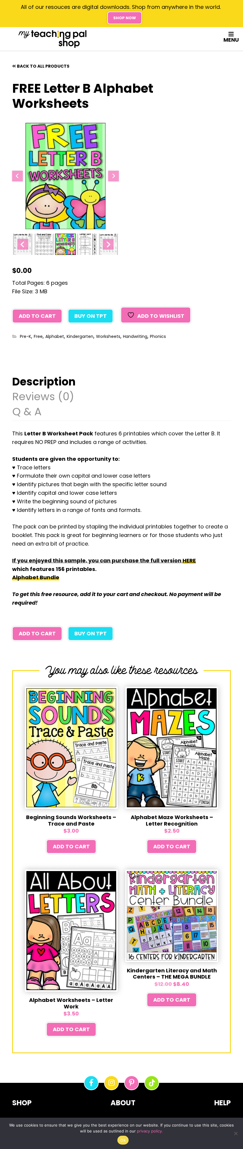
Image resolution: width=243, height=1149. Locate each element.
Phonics (158, 336)
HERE (189, 560)
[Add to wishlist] (32, 693)
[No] (236, 1133)
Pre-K (25, 336)
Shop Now (124, 18)
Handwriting (135, 336)
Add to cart (37, 316)
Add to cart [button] (71, 846)
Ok (123, 1140)
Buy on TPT (90, 316)
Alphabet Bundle (35, 577)
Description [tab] (44, 382)
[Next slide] (113, 176)
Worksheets (108, 336)
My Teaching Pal (52, 39)
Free (38, 336)
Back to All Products (43, 66)
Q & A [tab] (26, 412)
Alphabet (54, 336)
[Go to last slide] (17, 176)
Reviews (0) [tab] (43, 397)
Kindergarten (80, 336)
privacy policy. (150, 1131)
